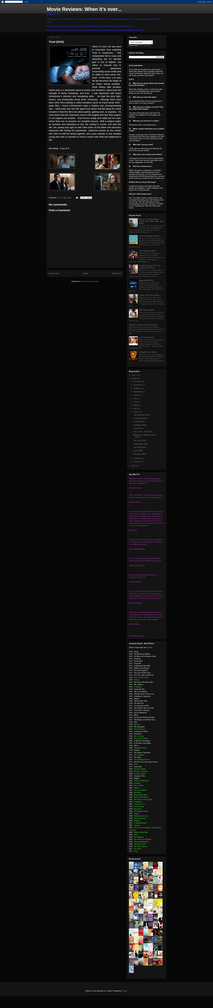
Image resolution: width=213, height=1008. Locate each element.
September (138, 392)
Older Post (116, 273)
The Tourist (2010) (146, 337)
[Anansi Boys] (132, 883)
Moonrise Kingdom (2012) (149, 236)
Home (85, 273)
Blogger (124, 991)
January (137, 462)
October (137, 388)
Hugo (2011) (138, 428)
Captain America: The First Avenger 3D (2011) (149, 267)
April (136, 409)
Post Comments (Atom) (89, 281)
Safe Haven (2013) (146, 310)
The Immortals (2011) (141, 415)
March (136, 412)
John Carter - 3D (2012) (142, 432)
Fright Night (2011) (140, 444)
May (136, 405)
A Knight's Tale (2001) (147, 352)
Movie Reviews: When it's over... (84, 9)
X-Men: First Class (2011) (149, 295)
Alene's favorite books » (155, 976)
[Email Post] (77, 198)
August (137, 395)
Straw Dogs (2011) (140, 418)
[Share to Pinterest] (90, 197)
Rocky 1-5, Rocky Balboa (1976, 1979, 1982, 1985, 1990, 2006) (151, 221)
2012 (134, 379)
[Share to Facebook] (88, 197)
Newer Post (54, 273)
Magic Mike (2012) (146, 280)
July (135, 398)
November (138, 385)
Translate (147, 45)
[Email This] (81, 197)
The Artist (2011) (139, 454)
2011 (134, 466)
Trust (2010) (138, 451)
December (138, 381)
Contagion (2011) (140, 425)
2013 (134, 375)
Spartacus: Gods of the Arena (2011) (143, 325)
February (137, 458)
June (136, 402)
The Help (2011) (139, 447)
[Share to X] (86, 197)
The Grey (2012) (139, 440)
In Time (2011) (139, 421)
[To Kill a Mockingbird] (151, 883)
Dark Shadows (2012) (147, 251)
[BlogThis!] (83, 197)
